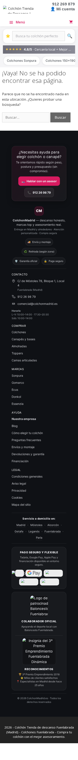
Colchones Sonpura (21, 61)
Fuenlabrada (53, 531)
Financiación (20, 461)
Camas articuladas (24, 360)
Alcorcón (53, 525)
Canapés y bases (23, 339)
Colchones (19, 332)
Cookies (17, 497)
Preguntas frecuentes (26, 440)
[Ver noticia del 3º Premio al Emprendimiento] (39, 651)
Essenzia (18, 403)
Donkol (16, 396)
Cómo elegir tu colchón (27, 433)
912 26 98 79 (39, 192)
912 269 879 (63, 4)
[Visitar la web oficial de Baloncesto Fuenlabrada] (39, 606)
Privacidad (19, 490)
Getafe (19, 531)
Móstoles (36, 525)
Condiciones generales (27, 476)
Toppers (17, 353)
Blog (15, 426)
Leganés (34, 531)
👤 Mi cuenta (62, 9)
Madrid (20, 525)
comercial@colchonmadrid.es (37, 303)
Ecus (15, 389)
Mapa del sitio (21, 504)
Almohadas (19, 346)
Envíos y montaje (23, 447)
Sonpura (17, 375)
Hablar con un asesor (39, 181)
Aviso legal (19, 483)
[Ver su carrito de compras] (72, 22)
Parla (39, 537)
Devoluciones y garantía (28, 454)
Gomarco (18, 382)
